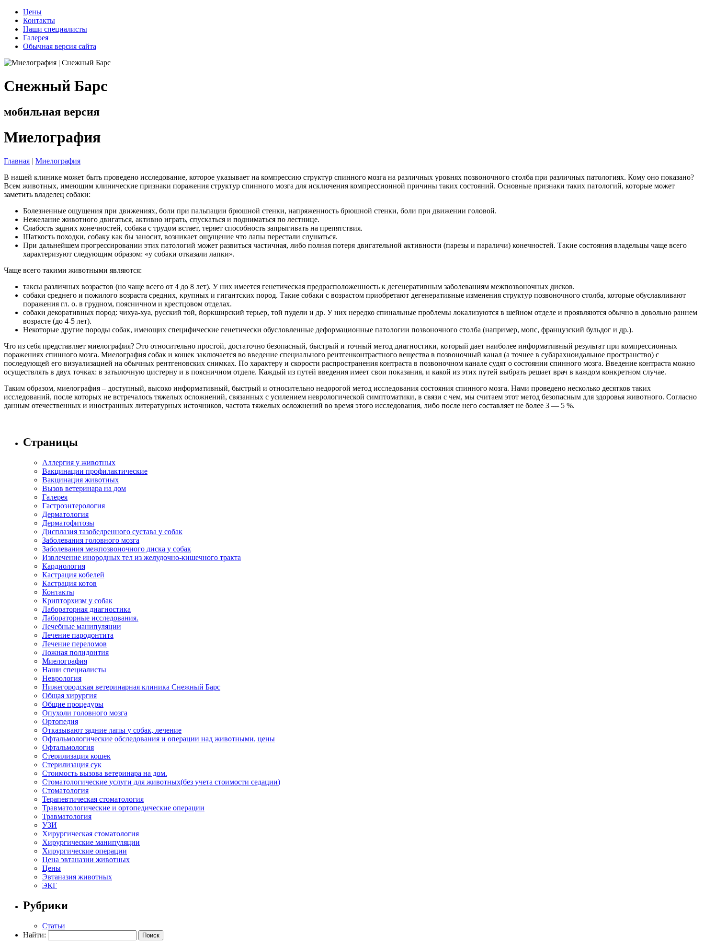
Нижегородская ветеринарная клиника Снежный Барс (131, 687)
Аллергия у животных (78, 462)
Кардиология (63, 566)
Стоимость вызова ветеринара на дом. (104, 773)
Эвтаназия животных (77, 877)
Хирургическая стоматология (90, 834)
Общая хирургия (69, 695)
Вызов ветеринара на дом (84, 488)
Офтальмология (68, 747)
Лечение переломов (74, 644)
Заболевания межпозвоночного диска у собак (116, 549)
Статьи (53, 926)
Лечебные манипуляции (81, 626)
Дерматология (65, 514)
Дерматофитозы (68, 523)
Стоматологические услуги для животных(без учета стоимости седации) (161, 782)
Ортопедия (60, 721)
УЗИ (49, 825)
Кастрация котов (69, 583)
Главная (17, 161)
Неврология (61, 678)
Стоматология (65, 790)
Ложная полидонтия (75, 652)
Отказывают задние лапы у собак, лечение (112, 730)
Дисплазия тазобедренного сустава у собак (112, 531)
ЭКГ (49, 885)
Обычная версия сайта (59, 46)
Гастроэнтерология (73, 506)
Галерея (35, 38)
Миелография (57, 161)
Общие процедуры (72, 704)
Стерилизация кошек (76, 756)
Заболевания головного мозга (90, 540)
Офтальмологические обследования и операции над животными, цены (158, 739)
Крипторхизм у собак (77, 601)
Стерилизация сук (72, 765)
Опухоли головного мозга (84, 713)
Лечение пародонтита (78, 635)
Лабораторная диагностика (86, 609)
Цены (32, 12)
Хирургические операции (84, 851)
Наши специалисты (55, 29)
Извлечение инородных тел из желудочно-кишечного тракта (141, 557)
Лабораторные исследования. (90, 618)
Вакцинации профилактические (95, 471)
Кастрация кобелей (73, 575)
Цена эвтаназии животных (86, 859)
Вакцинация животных (80, 480)
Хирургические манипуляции (91, 842)
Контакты (39, 20)
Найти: (34, 935)
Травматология (66, 816)
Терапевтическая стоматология (93, 799)
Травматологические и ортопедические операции (123, 808)
